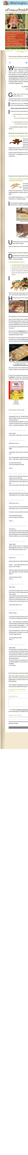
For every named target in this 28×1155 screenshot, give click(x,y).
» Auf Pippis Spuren (12, 41)
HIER (10, 448)
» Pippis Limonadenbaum (14, 43)
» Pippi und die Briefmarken (14, 45)
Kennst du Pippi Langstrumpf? (17, 76)
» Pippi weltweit (11, 36)
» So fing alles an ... (12, 34)
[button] (16, 62)
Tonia (20, 684)
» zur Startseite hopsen (13, 30)
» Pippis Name (10, 38)
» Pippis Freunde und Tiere (14, 40)
